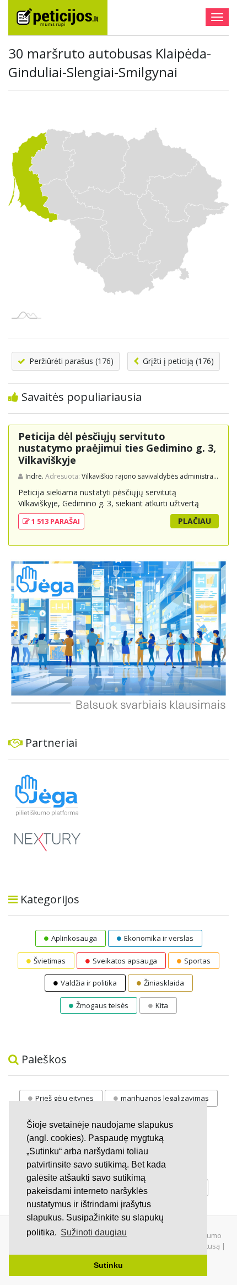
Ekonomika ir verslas (158, 938)
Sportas (197, 961)
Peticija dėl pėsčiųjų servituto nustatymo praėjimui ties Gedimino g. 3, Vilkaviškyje (117, 448)
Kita (161, 1005)
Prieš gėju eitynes (64, 1098)
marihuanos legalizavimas (165, 1098)
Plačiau (194, 521)
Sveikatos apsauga (125, 961)
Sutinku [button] (108, 1265)
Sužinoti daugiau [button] (94, 1232)
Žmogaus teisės (102, 1005)
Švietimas (50, 961)
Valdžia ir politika (89, 983)
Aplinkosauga (74, 938)
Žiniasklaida (164, 983)
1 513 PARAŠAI (55, 521)
